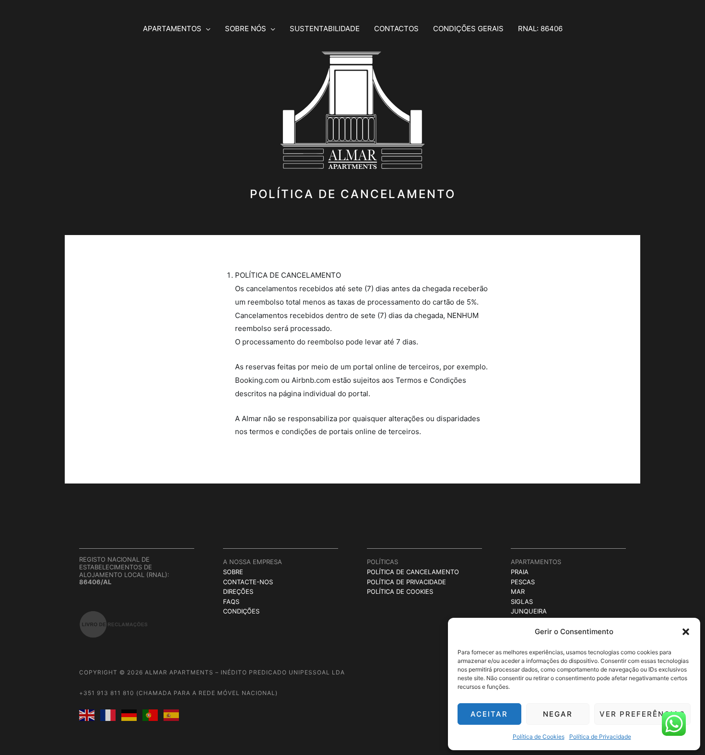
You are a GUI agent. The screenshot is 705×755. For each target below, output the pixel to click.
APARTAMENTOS (172, 28)
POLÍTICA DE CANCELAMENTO (413, 572)
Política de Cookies (538, 736)
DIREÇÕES (238, 591)
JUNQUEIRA (529, 611)
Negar (558, 714)
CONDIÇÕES (241, 611)
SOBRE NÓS (245, 28)
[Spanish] (174, 714)
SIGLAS (522, 601)
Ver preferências (642, 714)
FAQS (231, 601)
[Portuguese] (153, 714)
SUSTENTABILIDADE (325, 28)
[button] (686, 632)
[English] (89, 714)
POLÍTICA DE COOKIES (400, 591)
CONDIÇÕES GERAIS (468, 28)
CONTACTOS (396, 28)
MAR (518, 591)
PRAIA (520, 572)
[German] (131, 714)
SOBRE (233, 572)
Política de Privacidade (600, 736)
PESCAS (523, 582)
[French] (110, 714)
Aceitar (489, 714)
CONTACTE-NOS (248, 582)
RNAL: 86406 (540, 28)
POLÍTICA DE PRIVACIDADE (406, 582)
